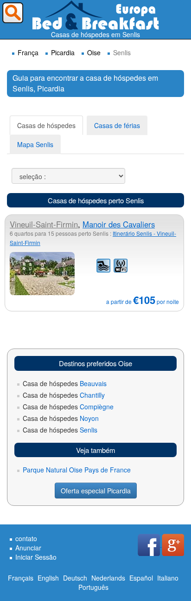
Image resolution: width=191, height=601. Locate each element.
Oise (94, 52)
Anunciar (28, 547)
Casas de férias (117, 125)
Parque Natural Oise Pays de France (77, 469)
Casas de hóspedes (46, 125)
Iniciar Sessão (36, 557)
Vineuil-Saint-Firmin (44, 224)
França (28, 52)
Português (93, 587)
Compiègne (68, 406)
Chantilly (64, 395)
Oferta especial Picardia (96, 490)
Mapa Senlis (35, 144)
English (48, 577)
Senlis (60, 429)
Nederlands (108, 577)
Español (141, 577)
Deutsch (75, 577)
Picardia (63, 52)
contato (26, 538)
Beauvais (65, 383)
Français (20, 577)
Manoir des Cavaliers (119, 224)
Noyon (61, 418)
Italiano (167, 577)
